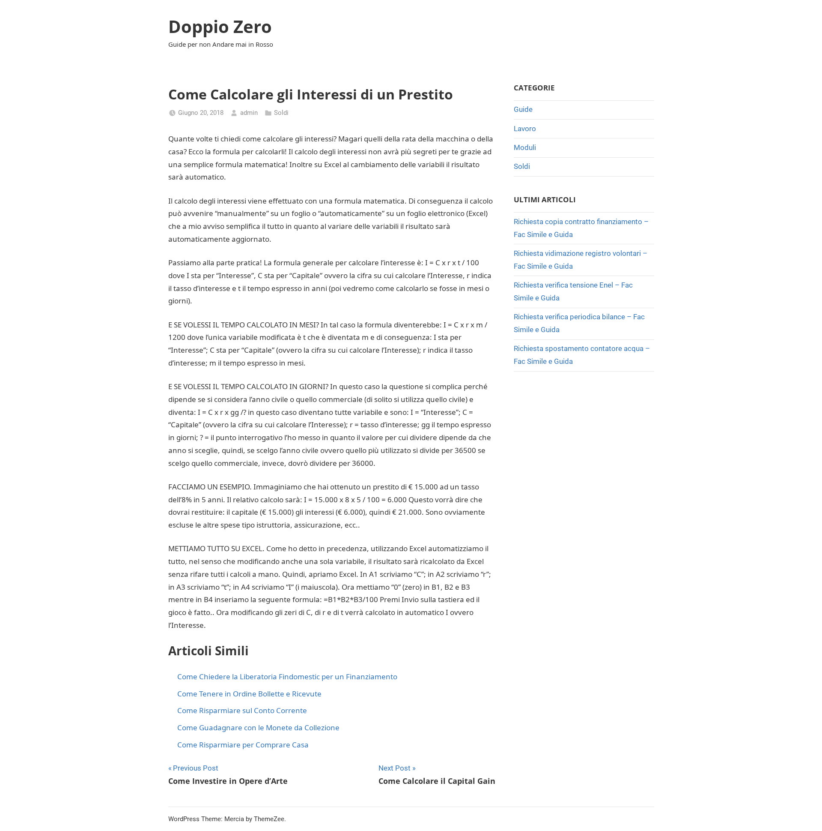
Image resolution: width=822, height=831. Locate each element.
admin (249, 113)
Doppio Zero (220, 26)
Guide (523, 109)
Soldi (281, 113)
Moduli (525, 147)
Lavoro (525, 128)
